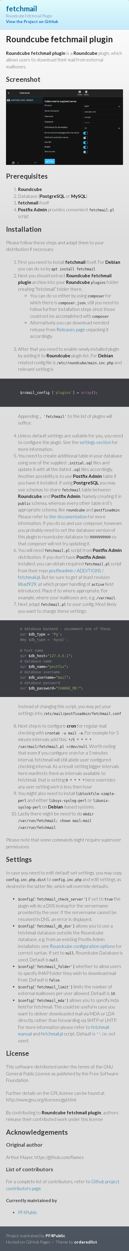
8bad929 (27, 584)
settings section (95, 442)
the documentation (68, 516)
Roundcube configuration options (82, 946)
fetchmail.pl (52, 1033)
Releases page (70, 329)
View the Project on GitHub (32, 21)
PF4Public (27, 1212)
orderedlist (85, 1241)
